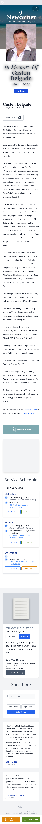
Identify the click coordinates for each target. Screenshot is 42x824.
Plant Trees (29, 512)
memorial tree (31, 409)
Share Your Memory (15, 672)
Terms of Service (27, 814)
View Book (11, 636)
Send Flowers (29, 569)
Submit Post (21, 712)
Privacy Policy (14, 814)
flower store (29, 413)
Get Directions (12, 512)
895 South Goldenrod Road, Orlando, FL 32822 (20, 506)
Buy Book (24, 636)
